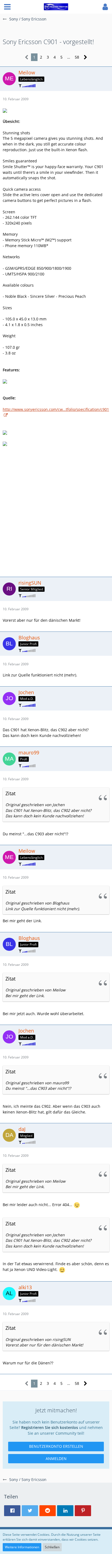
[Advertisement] (56, 511)
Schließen (52, 1547)
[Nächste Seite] (85, 57)
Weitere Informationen (22, 1547)
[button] (7, 6)
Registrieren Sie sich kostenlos (49, 1427)
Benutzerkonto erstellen (56, 1446)
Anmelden (56, 1458)
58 (77, 57)
